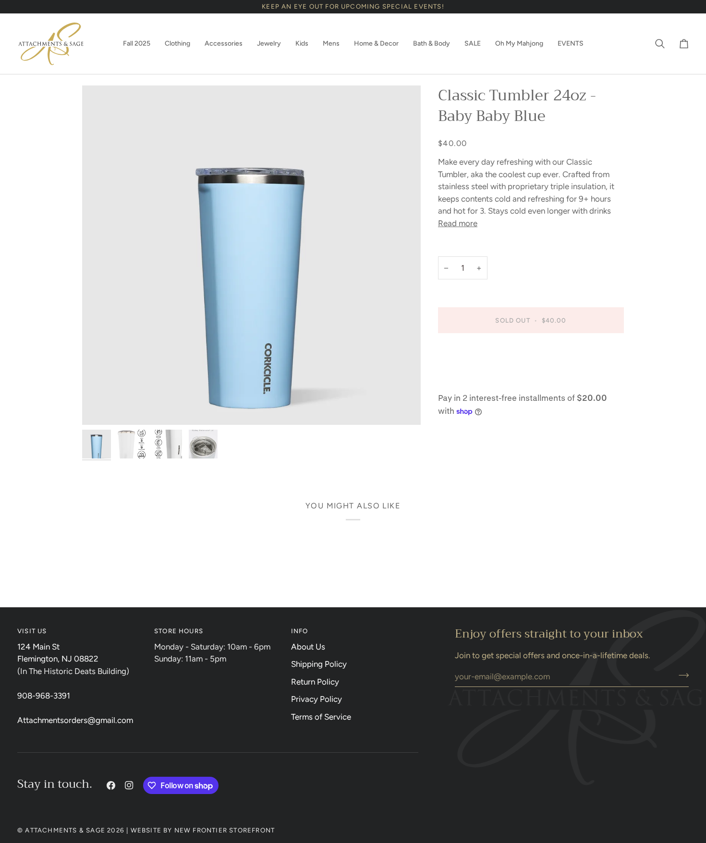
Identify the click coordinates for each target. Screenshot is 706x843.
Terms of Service (321, 717)
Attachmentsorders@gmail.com (75, 720)
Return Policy (315, 681)
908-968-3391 (43, 695)
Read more (457, 223)
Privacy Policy (316, 699)
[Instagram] (129, 785)
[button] (137, 43)
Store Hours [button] (178, 631)
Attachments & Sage (65, 830)
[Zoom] (251, 255)
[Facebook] (111, 785)
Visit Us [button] (32, 631)
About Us (308, 646)
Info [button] (299, 631)
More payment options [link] (479, 380)
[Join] (681, 675)
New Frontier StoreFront (224, 830)
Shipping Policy (319, 664)
